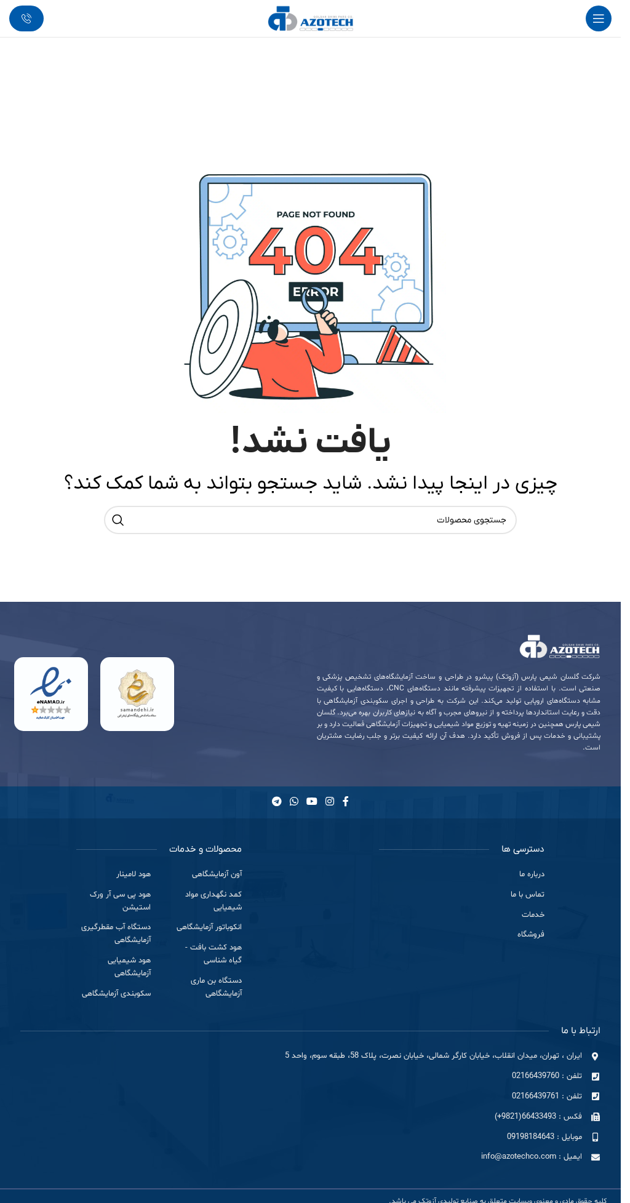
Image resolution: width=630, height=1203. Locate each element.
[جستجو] (118, 520)
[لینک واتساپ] (293, 802)
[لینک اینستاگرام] (330, 802)
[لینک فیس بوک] (345, 802)
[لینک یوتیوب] (312, 802)
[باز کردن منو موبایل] (599, 18)
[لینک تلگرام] (276, 802)
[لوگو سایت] (311, 18)
